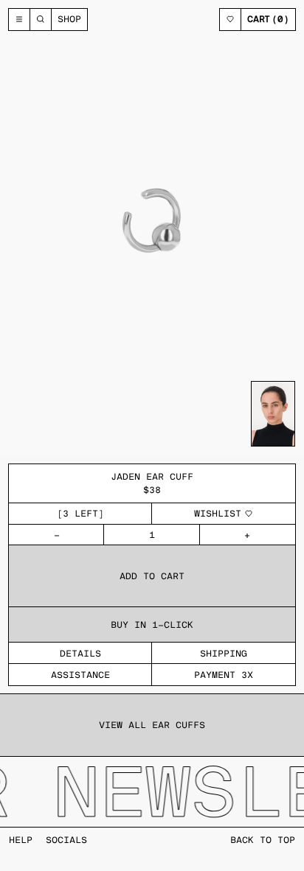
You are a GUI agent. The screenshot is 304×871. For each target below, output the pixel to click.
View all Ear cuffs (152, 725)
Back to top (262, 840)
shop (69, 19)
